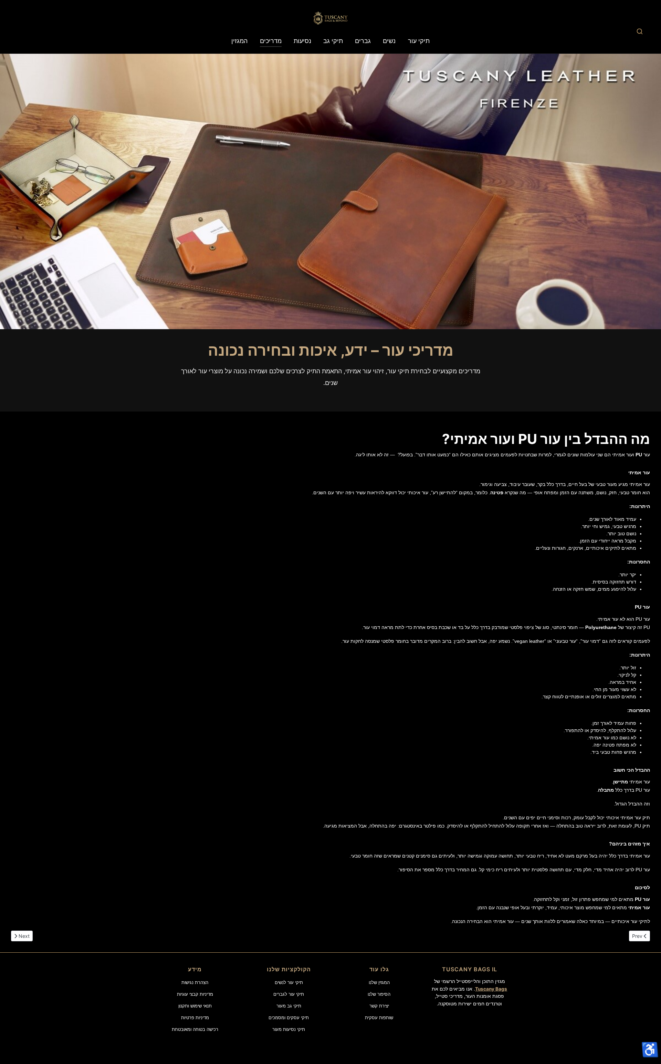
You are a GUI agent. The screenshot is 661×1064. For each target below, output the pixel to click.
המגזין (239, 40)
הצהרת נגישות (194, 982)
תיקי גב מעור (288, 1006)
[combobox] (639, 31)
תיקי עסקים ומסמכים (289, 1017)
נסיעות (302, 40)
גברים (363, 40)
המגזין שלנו (379, 982)
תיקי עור (419, 40)
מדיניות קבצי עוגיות (195, 994)
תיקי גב (333, 40)
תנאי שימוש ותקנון (195, 1006)
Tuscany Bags (491, 989)
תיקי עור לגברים (288, 994)
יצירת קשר (379, 1006)
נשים (389, 40)
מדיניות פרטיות (195, 1017)
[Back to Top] (649, 1031)
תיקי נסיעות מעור (288, 1029)
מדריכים (271, 40)
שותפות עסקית (379, 1017)
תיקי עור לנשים (289, 982)
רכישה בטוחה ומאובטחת (195, 1029)
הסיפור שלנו (379, 994)
